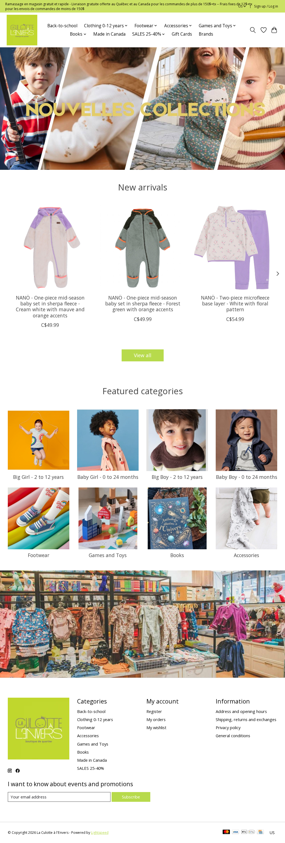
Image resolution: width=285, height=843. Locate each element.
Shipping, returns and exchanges (246, 719)
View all (142, 355)
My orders (156, 719)
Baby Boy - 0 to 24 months (246, 477)
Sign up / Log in (266, 6)
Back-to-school (62, 26)
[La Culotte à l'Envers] (22, 30)
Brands (206, 34)
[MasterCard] (226, 832)
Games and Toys (108, 555)
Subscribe (131, 797)
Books (177, 555)
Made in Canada (109, 34)
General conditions (233, 735)
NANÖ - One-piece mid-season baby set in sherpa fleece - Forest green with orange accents (142, 303)
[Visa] (235, 832)
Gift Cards (182, 34)
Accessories (246, 555)
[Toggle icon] (253, 30)
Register (154, 711)
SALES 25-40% (90, 768)
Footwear (38, 555)
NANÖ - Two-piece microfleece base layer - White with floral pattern (235, 303)
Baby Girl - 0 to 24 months (107, 477)
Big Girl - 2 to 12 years (38, 477)
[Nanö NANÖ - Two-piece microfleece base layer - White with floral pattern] (235, 247)
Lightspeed (100, 832)
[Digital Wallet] (248, 832)
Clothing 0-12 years (95, 719)
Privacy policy (228, 727)
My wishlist (156, 727)
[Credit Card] (260, 832)
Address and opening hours (241, 711)
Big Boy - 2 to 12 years (177, 477)
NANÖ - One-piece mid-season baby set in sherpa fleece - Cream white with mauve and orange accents (50, 306)
